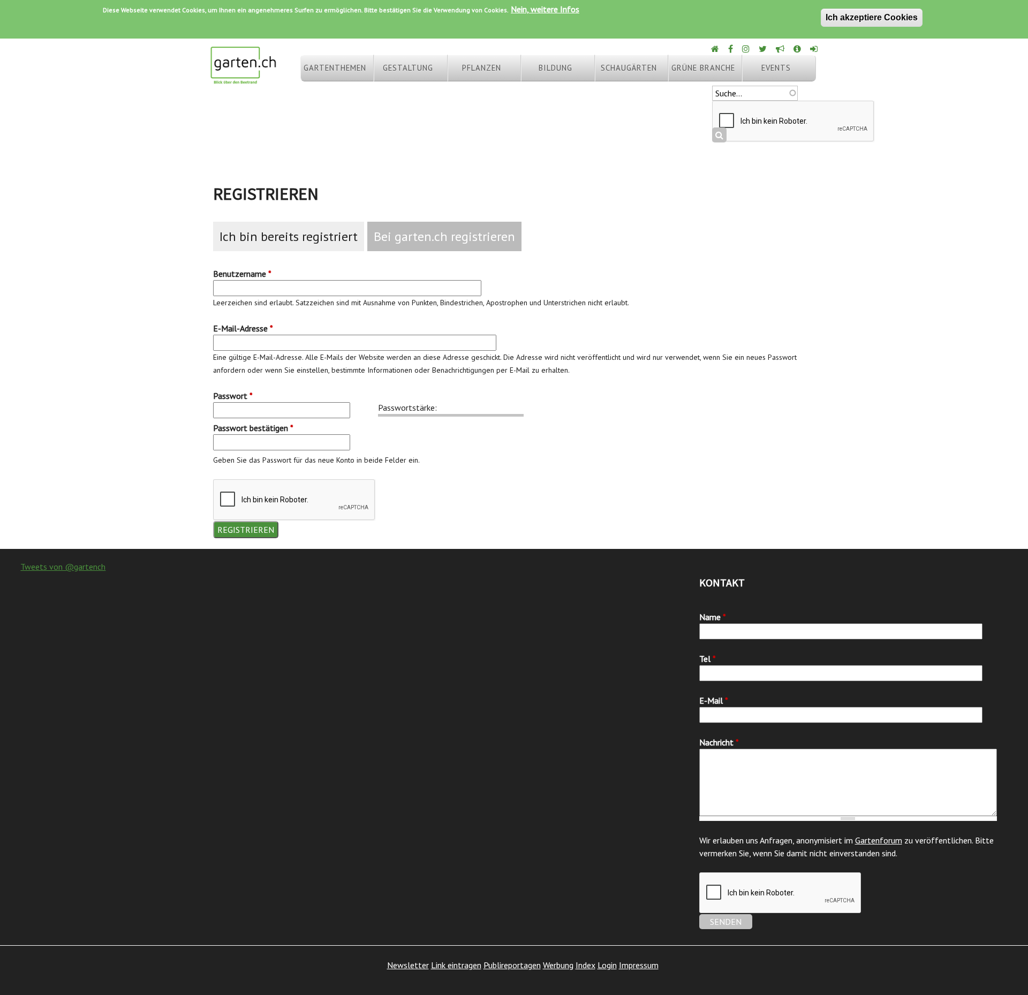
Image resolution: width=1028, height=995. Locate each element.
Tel (707, 658)
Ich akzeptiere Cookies (872, 17)
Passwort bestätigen (253, 428)
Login (607, 965)
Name (712, 617)
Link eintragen (456, 965)
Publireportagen (512, 965)
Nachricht (719, 742)
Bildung (555, 68)
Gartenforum (878, 840)
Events (776, 68)
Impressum (639, 965)
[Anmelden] (814, 48)
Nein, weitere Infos (545, 9)
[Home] (716, 48)
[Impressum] (798, 48)
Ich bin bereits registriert (289, 236)
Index (585, 965)
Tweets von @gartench (62, 566)
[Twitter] (763, 48)
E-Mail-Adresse (243, 328)
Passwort (233, 395)
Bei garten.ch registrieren (444, 236)
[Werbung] (781, 48)
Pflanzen (481, 68)
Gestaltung (408, 68)
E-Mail (713, 700)
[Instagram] (746, 48)
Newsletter (408, 965)
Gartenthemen (335, 68)
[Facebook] (731, 48)
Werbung (558, 965)
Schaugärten (629, 68)
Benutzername (242, 273)
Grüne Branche (703, 68)
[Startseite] (243, 79)
